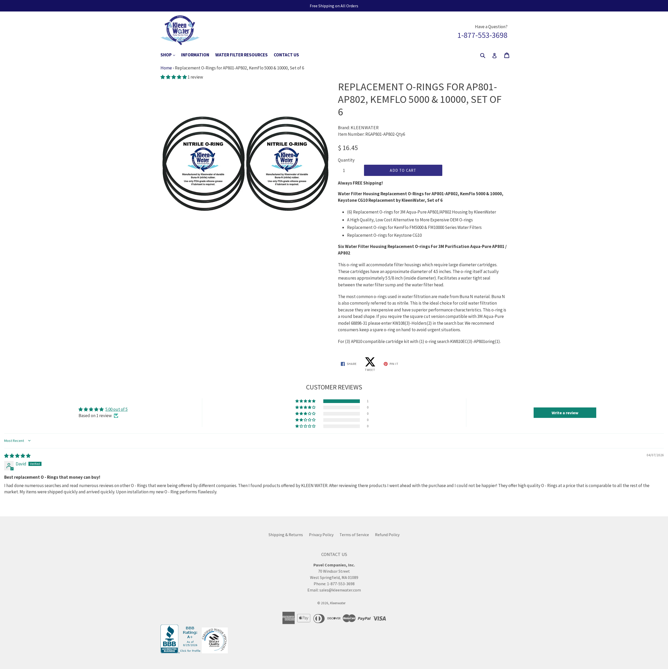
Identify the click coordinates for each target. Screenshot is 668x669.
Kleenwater (337, 603)
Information (195, 55)
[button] (174, 77)
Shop (170, 55)
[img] (17, 456)
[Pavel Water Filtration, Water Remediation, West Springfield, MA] (181, 651)
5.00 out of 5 (116, 409)
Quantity (346, 160)
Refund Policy (387, 534)
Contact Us (286, 55)
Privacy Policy (321, 534)
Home (166, 68)
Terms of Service (354, 534)
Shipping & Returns (286, 534)
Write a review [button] (565, 412)
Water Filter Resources (241, 55)
